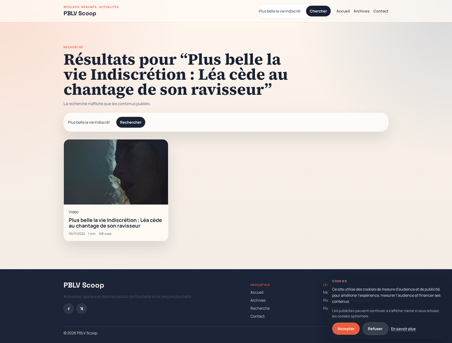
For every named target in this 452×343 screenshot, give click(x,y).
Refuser (375, 328)
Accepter (346, 328)
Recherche (260, 308)
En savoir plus (403, 328)
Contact (380, 11)
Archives (362, 11)
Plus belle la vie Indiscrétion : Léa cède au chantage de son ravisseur (115, 223)
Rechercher (130, 122)
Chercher (318, 11)
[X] (82, 309)
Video (73, 211)
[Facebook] (69, 309)
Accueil (343, 11)
